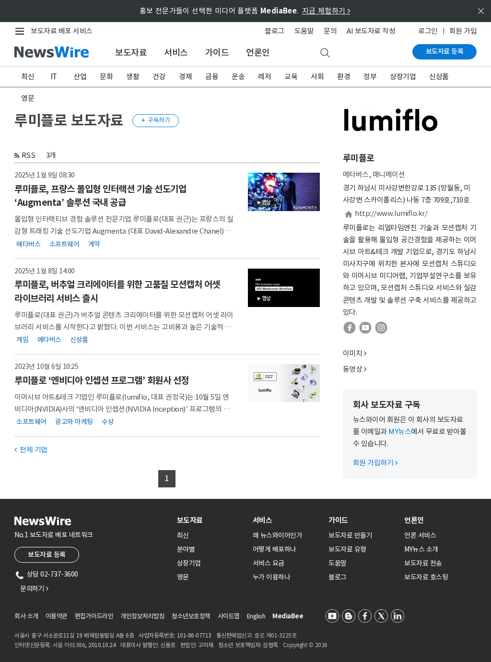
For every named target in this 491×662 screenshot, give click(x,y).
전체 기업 (30, 449)
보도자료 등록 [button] (47, 554)
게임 (22, 339)
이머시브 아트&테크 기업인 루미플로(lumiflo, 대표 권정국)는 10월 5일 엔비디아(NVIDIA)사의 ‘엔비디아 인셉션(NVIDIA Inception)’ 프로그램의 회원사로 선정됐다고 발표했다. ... (122, 409)
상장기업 (403, 76)
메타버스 (28, 243)
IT (54, 76)
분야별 (186, 549)
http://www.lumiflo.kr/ (391, 213)
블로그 (274, 30)
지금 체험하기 (326, 10)
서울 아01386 (69, 645)
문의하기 (34, 588)
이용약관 (57, 616)
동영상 (352, 369)
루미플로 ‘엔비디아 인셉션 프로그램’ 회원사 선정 (101, 380)
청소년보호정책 (191, 616)
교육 (290, 76)
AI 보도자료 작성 (371, 30)
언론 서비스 (420, 535)
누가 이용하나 (272, 577)
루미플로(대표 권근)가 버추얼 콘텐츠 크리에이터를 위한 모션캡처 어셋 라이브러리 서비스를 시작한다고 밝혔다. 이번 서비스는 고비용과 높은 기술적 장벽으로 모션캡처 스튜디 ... (124, 326)
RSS (28, 155)
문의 (330, 30)
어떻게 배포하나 (274, 549)
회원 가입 (463, 30)
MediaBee (287, 616)
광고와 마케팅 (74, 421)
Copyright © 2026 (305, 645)
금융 (211, 76)
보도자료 (131, 52)
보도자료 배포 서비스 (62, 30)
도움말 (304, 30)
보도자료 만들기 (350, 535)
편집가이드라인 (94, 616)
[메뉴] (21, 31)
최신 (27, 76)
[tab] (211, 520)
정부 (369, 76)
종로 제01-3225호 (275, 635)
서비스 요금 (268, 563)
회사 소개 (26, 616)
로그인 (428, 30)
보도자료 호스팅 (426, 577)
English (256, 616)
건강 (158, 76)
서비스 (176, 52)
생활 (132, 76)
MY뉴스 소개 (421, 549)
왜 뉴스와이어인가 (278, 535)
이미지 (352, 353)
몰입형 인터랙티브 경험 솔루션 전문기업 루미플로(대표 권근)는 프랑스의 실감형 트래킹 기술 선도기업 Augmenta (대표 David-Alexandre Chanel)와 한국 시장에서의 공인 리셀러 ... (124, 231)
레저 (264, 76)
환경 (343, 76)
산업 (79, 76)
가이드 (217, 52)
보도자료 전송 (423, 563)
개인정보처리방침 (142, 616)
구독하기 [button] (155, 120)
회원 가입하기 (375, 462)
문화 (106, 76)
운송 (238, 76)
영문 (27, 98)
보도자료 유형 (347, 549)
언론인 (258, 52)
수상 (108, 421)
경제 (185, 76)
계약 (94, 243)
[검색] (325, 53)
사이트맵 (229, 616)
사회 (317, 76)
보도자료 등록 (445, 51)
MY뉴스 (399, 431)
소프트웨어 (64, 243)
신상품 (439, 76)
